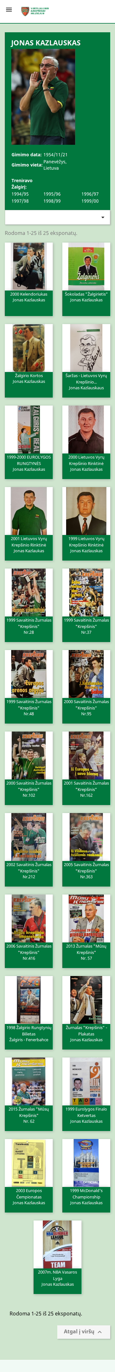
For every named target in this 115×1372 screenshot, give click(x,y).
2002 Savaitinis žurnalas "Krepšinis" (28, 870)
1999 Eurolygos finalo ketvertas (86, 1114)
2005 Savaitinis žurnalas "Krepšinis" (86, 870)
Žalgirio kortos (29, 378)
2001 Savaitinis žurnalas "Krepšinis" (86, 788)
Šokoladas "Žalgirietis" (86, 296)
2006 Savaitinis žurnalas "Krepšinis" (28, 951)
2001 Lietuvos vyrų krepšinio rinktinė (29, 544)
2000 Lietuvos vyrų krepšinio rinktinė (86, 462)
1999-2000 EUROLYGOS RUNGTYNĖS (29, 462)
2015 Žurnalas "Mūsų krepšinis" (29, 1114)
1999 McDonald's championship (86, 1196)
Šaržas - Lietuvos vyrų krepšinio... (86, 381)
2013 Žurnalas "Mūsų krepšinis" (86, 951)
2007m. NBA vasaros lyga (57, 1277)
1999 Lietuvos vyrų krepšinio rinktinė (86, 544)
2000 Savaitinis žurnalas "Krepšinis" (86, 707)
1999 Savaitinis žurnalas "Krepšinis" (28, 625)
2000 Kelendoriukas (28, 296)
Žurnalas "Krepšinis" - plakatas (86, 1033)
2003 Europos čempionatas (29, 1196)
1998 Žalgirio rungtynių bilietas (28, 1033)
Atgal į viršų (83, 1332)
